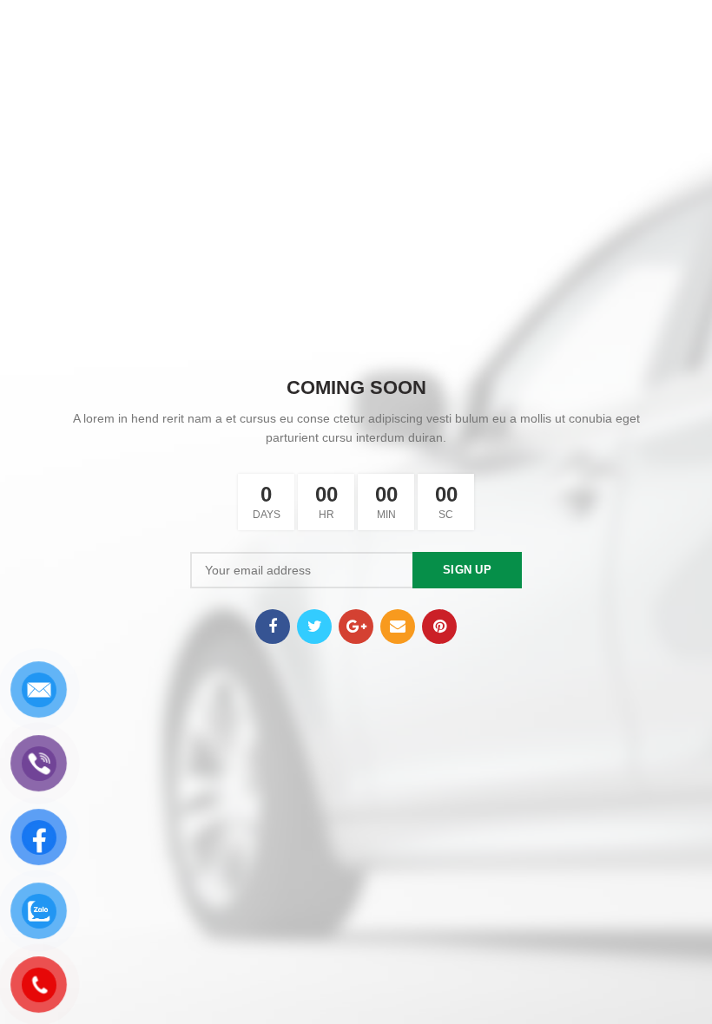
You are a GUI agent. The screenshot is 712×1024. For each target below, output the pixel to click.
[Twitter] (314, 626)
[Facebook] (272, 626)
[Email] (397, 626)
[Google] (356, 626)
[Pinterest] (439, 626)
